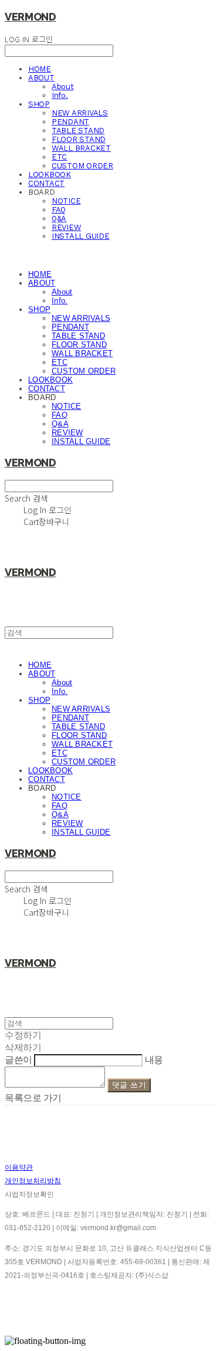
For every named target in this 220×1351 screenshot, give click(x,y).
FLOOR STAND (79, 139)
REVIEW (66, 227)
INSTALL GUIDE (81, 236)
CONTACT (46, 183)
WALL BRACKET (81, 148)
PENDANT (70, 121)
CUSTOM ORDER (82, 165)
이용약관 (19, 1167)
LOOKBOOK (49, 174)
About (63, 86)
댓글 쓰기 (129, 1085)
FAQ (59, 209)
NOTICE (66, 201)
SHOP (39, 104)
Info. (60, 95)
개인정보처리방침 (33, 1181)
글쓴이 (18, 1060)
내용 (154, 1060)
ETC (59, 157)
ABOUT (41, 77)
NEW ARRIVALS (80, 113)
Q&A (59, 218)
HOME (39, 69)
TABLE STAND (78, 130)
